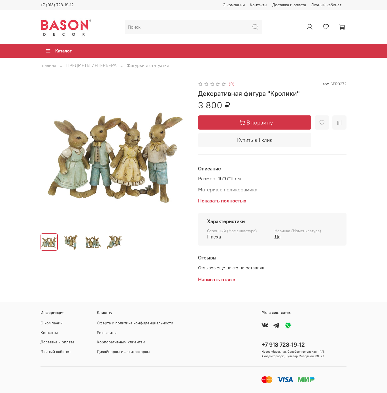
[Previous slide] (49, 154)
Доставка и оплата (289, 4)
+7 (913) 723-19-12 (57, 4)
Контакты (258, 4)
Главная (48, 65)
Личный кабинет (326, 4)
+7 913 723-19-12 (283, 344)
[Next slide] (180, 154)
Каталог (63, 51)
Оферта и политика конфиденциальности (135, 323)
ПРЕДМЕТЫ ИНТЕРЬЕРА (91, 65)
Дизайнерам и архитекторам (123, 351)
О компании (234, 4)
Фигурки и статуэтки (148, 65)
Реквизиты (106, 332)
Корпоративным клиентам (121, 342)
